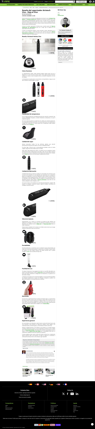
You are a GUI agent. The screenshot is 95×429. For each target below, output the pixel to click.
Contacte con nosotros (76, 406)
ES (28, 384)
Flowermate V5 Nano (29, 330)
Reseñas (37, 7)
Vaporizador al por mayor (49, 342)
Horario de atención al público (25, 397)
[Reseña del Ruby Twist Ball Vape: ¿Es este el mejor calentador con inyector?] (50, 370)
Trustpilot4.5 (38, 1)
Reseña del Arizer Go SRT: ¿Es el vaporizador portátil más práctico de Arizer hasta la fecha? (27, 375)
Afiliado (6, 405)
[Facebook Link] (67, 394)
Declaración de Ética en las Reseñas (65, 48)
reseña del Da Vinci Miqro (35, 331)
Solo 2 (26, 154)
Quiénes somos (75, 410)
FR (63, 384)
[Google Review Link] (65, 40)
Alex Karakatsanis (27, 14)
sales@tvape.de (26, 395)
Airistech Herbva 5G (31, 19)
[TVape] (5, 2)
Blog (33, 7)
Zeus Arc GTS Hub (42, 179)
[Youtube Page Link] (70, 40)
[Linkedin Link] (77, 393)
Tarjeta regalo (53, 411)
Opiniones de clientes (8, 409)
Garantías (52, 409)
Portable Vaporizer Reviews (43, 7)
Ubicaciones (75, 405)
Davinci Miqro (46, 303)
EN (35, 384)
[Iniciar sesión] (90, 1)
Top (92, 424)
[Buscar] (65, 2)
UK (56, 384)
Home (31, 7)
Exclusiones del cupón (54, 410)
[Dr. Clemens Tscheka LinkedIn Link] (70, 30)
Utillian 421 (39, 223)
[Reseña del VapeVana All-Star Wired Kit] (38, 370)
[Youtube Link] (72, 394)
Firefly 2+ (32, 124)
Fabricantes (30, 406)
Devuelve (74, 409)
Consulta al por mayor (31, 405)
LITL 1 (28, 251)
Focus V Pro (40, 272)
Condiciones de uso (54, 406)
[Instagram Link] (63, 393)
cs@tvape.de (25, 392)
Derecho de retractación (54, 405)
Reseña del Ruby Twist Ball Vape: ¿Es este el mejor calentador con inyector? (49, 375)
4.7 (53, 1)
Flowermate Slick (47, 223)
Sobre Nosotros (65, 36)
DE (49, 384)
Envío (6, 406)
